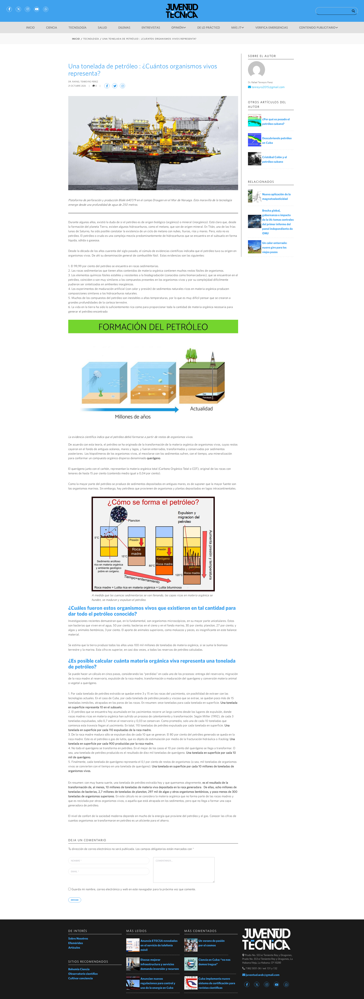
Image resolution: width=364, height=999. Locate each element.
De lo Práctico (208, 27)
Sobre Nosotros (78, 938)
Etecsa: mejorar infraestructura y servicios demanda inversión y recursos (159, 964)
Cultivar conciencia (80, 978)
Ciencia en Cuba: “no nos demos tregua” (214, 962)
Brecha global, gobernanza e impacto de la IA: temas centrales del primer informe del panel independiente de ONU (278, 222)
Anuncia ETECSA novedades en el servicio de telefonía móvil (158, 945)
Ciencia (51, 27)
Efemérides (75, 943)
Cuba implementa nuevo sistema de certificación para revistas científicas (216, 983)
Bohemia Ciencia (78, 969)
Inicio (30, 27)
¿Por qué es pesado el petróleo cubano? (276, 121)
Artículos (74, 947)
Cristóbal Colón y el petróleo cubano (274, 159)
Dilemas (124, 27)
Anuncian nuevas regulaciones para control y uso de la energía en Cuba (157, 983)
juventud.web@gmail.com (262, 974)
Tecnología (77, 27)
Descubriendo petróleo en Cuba (277, 140)
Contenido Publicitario (317, 27)
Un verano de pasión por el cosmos (211, 943)
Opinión (177, 27)
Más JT (236, 27)
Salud (102, 27)
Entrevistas (151, 27)
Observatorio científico (83, 973)
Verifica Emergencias (271, 27)
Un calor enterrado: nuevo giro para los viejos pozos (274, 247)
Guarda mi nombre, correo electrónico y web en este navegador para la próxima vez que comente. (133, 889)
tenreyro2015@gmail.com (268, 87)
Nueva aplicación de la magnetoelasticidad (276, 196)
